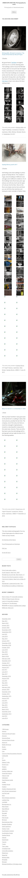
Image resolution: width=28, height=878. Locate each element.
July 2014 (4, 716)
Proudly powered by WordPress (11, 875)
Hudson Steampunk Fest (9, 789)
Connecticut (15, 129)
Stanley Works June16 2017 (9, 164)
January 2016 (5, 689)
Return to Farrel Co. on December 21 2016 (13, 409)
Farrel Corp (19, 509)
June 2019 (5, 636)
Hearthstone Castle (7, 780)
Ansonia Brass (6, 738)
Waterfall (4, 855)
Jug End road (5, 793)
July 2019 (4, 634)
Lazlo (3, 601)
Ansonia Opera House (8, 740)
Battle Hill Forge (6, 745)
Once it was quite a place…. (9, 570)
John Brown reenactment (9, 791)
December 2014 (6, 711)
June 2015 (5, 703)
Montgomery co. (6, 804)
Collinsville (5, 756)
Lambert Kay (5, 800)
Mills (9, 132)
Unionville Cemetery (17, 597)
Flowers (4, 767)
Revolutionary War (7, 822)
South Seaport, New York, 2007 (10, 572)
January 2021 (5, 625)
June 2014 (5, 718)
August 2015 (5, 698)
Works (23, 132)
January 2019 (5, 641)
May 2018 (4, 652)
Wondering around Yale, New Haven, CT (13, 575)
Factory (11, 368)
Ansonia (4, 736)
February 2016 (6, 687)
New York (4, 811)
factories (21, 129)
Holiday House (6, 784)
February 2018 (6, 658)
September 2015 (6, 696)
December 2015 (6, 692)
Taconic (4, 842)
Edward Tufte (6, 762)
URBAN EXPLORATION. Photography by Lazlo (14, 3)
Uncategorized (6, 848)
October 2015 (6, 694)
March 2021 (5, 623)
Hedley (4, 782)
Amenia (4, 731)
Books (4, 747)
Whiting (14, 132)
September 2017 (6, 665)
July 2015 (4, 700)
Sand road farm (6, 826)
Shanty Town (5, 829)
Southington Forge (7, 833)
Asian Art (4, 742)
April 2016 (5, 685)
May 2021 (4, 621)
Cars (3, 751)
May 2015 (4, 705)
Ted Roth (13, 62)
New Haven (5, 806)
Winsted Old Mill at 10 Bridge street (12, 864)
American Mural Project (8, 734)
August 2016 (5, 678)
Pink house (5, 817)
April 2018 (5, 654)
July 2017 (4, 669)
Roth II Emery (6, 597)
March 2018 (5, 656)
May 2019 (4, 639)
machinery (5, 132)
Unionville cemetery (7, 851)
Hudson (4, 787)
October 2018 (6, 647)
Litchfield (4, 802)
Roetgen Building (7, 824)
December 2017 (6, 661)
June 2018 (5, 650)
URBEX (17, 370)
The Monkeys (13, 603)
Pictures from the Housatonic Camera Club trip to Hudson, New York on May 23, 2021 (14, 579)
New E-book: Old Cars (13, 599)
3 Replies (4, 58)
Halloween (5, 778)
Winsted (19, 132)
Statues (4, 837)
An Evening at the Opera (9, 540)
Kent (3, 795)
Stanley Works (20, 365)
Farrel (3, 513)
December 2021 (6, 619)
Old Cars (4, 548)
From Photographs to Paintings (11, 544)
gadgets (4, 769)
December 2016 (6, 676)
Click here (5, 81)
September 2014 (6, 714)
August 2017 (5, 667)
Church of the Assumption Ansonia (12, 753)
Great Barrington (7, 773)
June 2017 (5, 672)
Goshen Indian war (7, 771)
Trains (4, 844)
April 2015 (5, 707)
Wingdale (4, 859)
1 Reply (4, 412)
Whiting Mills (19, 127)
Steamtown (5, 840)
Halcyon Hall (5, 776)
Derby (3, 760)
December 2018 (6, 643)
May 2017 (4, 674)
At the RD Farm (6, 552)
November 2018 (6, 645)
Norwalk (4, 813)
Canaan (4, 749)
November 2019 (6, 630)
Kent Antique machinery (8, 798)
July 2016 (4, 681)
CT (3, 758)
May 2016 (4, 683)
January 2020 (5, 627)
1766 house (5, 729)
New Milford (5, 809)
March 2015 (5, 709)
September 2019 (6, 632)
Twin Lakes (5, 846)
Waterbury (5, 853)
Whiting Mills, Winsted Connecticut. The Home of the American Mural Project (13, 53)
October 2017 (6, 663)
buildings (8, 129)
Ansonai (8, 511)
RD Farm (4, 820)
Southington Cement (8, 831)
